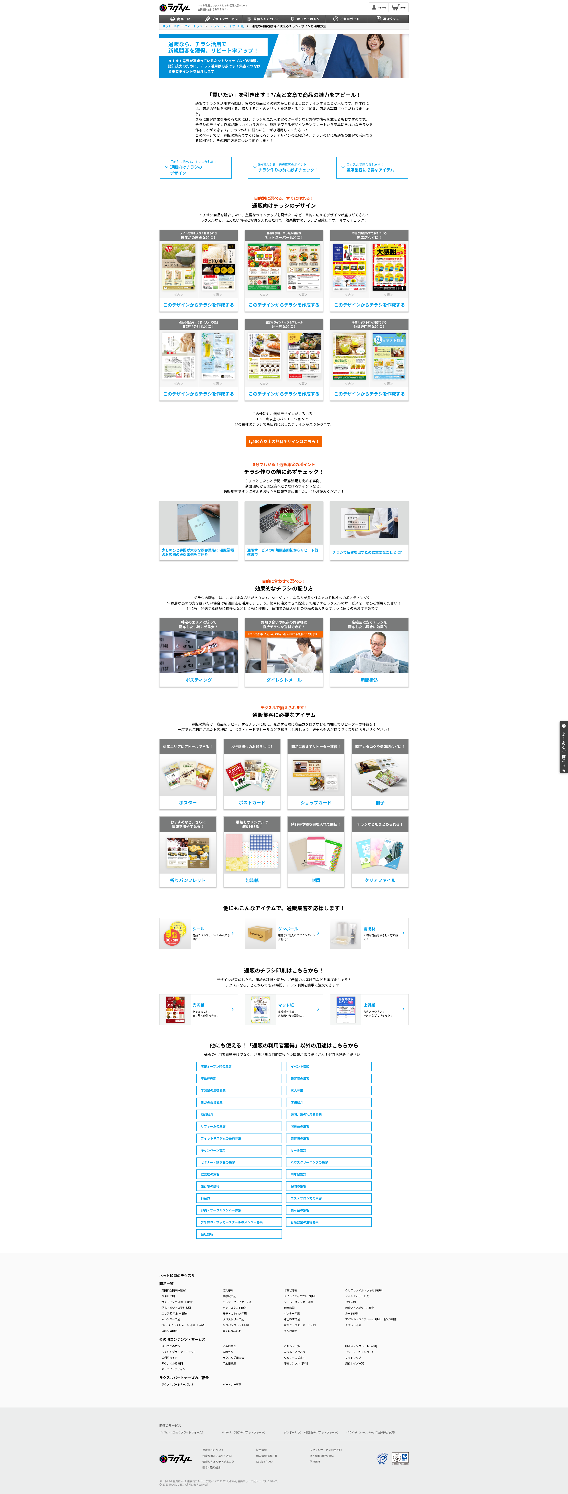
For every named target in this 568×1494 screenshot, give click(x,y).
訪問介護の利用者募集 (306, 1114)
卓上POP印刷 (292, 1319)
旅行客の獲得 (210, 1186)
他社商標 (315, 1461)
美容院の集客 (300, 1078)
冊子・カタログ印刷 (235, 1313)
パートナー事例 (232, 1384)
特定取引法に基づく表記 (217, 1456)
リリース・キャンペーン (359, 1352)
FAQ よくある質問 (172, 1363)
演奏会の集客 (300, 1126)
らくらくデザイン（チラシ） (179, 1352)
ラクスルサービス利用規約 (326, 1450)
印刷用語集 (229, 1363)
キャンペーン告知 (213, 1150)
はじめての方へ (171, 1346)
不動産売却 (208, 1078)
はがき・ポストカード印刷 (300, 1325)
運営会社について (213, 1450)
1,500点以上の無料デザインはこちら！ (284, 441)
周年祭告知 (298, 1174)
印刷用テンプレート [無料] (361, 1346)
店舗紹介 (297, 1102)
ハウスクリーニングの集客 (309, 1162)
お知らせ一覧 (292, 1346)
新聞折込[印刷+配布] (174, 1290)
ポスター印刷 (292, 1313)
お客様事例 (229, 1346)
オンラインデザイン (173, 1369)
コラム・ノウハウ (294, 1352)
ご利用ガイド (170, 1357)
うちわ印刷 (290, 1331)
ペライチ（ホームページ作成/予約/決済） (371, 1432)
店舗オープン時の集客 (216, 1066)
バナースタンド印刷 (235, 1307)
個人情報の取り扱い (322, 1456)
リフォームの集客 (213, 1126)
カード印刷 (352, 1313)
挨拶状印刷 (229, 1296)
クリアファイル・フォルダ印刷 (364, 1290)
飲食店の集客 (210, 1174)
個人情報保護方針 (266, 1456)
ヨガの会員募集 (212, 1102)
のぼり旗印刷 (170, 1331)
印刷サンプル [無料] (296, 1363)
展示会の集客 (300, 1210)
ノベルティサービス (357, 1296)
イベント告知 (300, 1066)
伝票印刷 (289, 1307)
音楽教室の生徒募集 (305, 1222)
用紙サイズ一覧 (354, 1363)
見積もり (228, 1352)
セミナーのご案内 (294, 1357)
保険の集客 (298, 1186)
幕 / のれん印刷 (232, 1331)
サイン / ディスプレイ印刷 (300, 1296)
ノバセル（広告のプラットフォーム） (182, 1432)
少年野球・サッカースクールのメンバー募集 (232, 1222)
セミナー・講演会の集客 (218, 1162)
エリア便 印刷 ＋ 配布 (174, 1313)
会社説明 (207, 1234)
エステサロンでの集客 (306, 1198)
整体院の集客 (300, 1138)
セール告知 (298, 1150)
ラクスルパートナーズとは (177, 1384)
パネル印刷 (168, 1296)
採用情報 (261, 1450)
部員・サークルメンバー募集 (221, 1210)
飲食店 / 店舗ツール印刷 (359, 1307)
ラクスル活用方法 (233, 1357)
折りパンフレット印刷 (236, 1325)
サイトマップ (353, 1357)
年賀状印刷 (290, 1290)
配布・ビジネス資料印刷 (176, 1307)
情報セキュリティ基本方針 (218, 1461)
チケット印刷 (353, 1325)
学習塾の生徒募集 (213, 1090)
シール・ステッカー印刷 (298, 1302)
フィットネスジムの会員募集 (221, 1138)
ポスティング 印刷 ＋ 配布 (177, 1302)
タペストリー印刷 (233, 1319)
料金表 (205, 1198)
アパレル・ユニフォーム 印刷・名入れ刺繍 (370, 1319)
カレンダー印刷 (171, 1319)
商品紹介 (207, 1114)
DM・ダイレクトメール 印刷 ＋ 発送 (183, 1325)
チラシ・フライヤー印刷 (237, 1302)
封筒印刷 (350, 1302)
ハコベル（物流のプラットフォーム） (244, 1432)
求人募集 (297, 1090)
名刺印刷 (228, 1290)
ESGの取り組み (211, 1467)
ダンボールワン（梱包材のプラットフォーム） (312, 1432)
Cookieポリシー (265, 1461)
